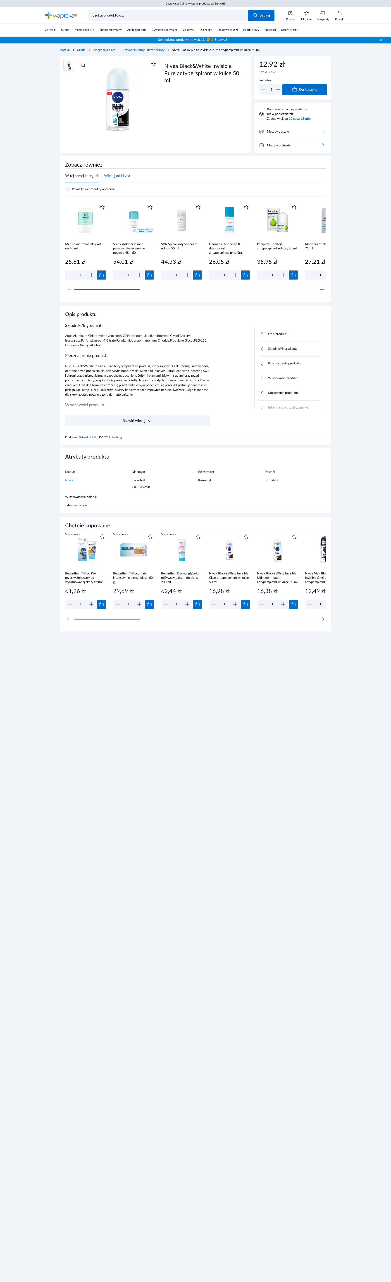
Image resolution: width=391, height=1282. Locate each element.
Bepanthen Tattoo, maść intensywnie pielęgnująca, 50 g (133, 578)
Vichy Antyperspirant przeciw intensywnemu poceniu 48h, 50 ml (129, 248)
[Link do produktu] (85, 242)
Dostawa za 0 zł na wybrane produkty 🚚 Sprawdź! (195, 3)
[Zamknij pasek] (381, 40)
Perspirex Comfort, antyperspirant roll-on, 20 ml (277, 246)
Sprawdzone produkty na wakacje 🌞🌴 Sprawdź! (193, 39)
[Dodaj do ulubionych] (153, 64)
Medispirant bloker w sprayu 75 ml (325, 246)
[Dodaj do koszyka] (101, 275)
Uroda (81, 50)
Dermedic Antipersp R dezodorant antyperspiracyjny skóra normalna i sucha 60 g (225, 248)
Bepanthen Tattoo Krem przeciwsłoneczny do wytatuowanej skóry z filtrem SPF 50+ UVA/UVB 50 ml (85, 578)
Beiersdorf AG (87, 437)
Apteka (65, 50)
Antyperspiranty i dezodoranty (143, 50)
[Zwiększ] (277, 89)
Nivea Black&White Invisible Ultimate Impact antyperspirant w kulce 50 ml (277, 578)
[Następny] (322, 289)
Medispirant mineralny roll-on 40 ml (84, 246)
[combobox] (168, 15)
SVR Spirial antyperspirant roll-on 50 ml (179, 246)
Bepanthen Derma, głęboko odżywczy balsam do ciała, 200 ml (180, 578)
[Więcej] (323, 145)
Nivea (69, 480)
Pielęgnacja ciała (104, 50)
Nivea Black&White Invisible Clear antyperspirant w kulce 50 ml (229, 578)
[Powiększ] (83, 65)
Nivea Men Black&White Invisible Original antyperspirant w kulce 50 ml (325, 578)
